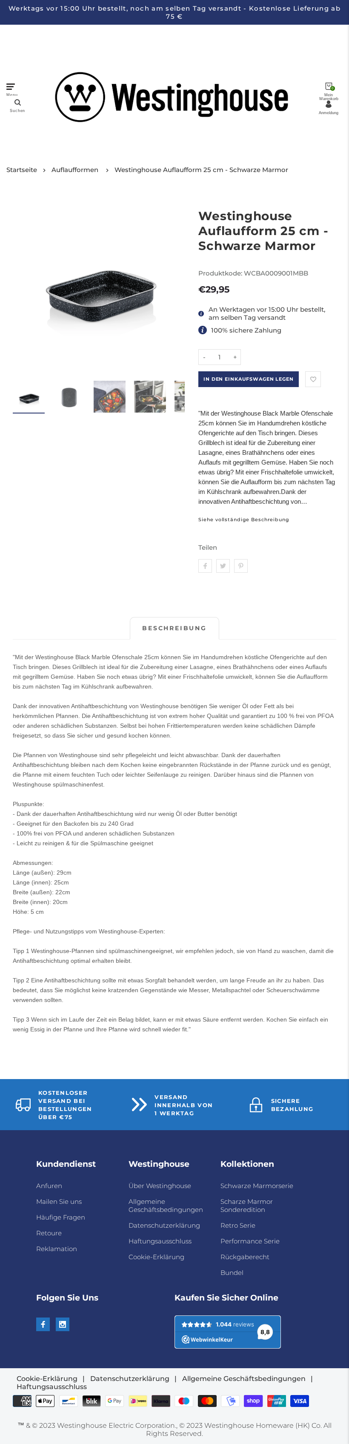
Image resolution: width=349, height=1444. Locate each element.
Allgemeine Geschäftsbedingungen (166, 1205)
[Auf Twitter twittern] (223, 566)
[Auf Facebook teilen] (205, 566)
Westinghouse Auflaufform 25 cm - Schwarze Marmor (201, 170)
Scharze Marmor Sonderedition (246, 1205)
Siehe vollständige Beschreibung (243, 519)
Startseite (21, 170)
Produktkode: (221, 273)
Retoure (49, 1233)
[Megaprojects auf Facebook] (43, 1324)
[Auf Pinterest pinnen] (241, 566)
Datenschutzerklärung (164, 1225)
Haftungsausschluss (160, 1241)
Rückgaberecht (244, 1257)
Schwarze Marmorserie (256, 1186)
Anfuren (49, 1186)
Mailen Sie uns (59, 1201)
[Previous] (24, 285)
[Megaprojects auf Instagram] (62, 1324)
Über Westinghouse (160, 1186)
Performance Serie (250, 1241)
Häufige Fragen (60, 1217)
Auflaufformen (74, 170)
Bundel (231, 1273)
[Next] (173, 285)
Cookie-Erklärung (156, 1257)
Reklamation (56, 1249)
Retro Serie (237, 1225)
